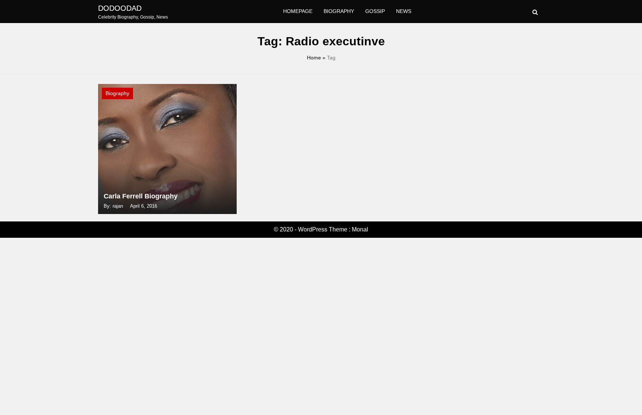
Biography (339, 11)
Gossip (375, 11)
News (403, 11)
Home (314, 58)
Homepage (297, 11)
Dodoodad (120, 8)
